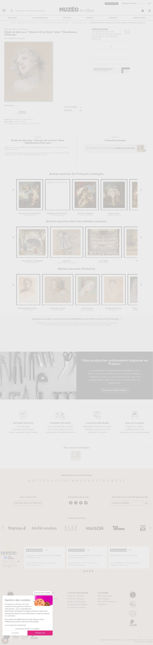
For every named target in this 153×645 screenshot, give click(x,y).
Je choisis (15, 633)
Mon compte (103, 598)
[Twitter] (86, 504)
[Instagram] (76, 504)
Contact (149, 639)
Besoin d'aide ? (130, 3)
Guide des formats (75, 598)
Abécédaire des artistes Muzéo (76, 475)
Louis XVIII (103, 261)
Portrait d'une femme (113, 309)
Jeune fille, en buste (58, 309)
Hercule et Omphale (85, 214)
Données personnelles (143, 641)
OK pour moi (40, 633)
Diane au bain (114, 214)
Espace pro (111, 3)
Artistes (113, 18)
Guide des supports (76, 595)
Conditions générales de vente (113, 639)
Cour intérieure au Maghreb (32, 261)
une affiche (21, 147)
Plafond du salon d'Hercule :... (57, 214)
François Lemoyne (79, 23)
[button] (5, 640)
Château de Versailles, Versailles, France (32, 154)
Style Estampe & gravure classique (54, 23)
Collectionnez (70, 107)
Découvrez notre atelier (115, 390)
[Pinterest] (81, 504)
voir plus (44, 557)
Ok (146, 503)
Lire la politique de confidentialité (15, 625)
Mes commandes (105, 595)
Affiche (67, 18)
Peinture (12, 18)
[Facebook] (71, 504)
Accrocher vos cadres (76, 607)
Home (13, 23)
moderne (40, 147)
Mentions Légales (135, 639)
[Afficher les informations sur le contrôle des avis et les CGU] (18, 561)
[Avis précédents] (22, 557)
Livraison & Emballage (77, 604)
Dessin (90, 18)
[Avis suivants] (151, 557)
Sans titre (66, 261)
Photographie (40, 18)
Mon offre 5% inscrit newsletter (107, 603)
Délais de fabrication (76, 601)
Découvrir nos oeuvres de (110, 148)
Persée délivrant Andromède (30, 214)
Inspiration (139, 18)
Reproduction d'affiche (27, 23)
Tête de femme (87, 309)
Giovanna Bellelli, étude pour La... (28, 309)
